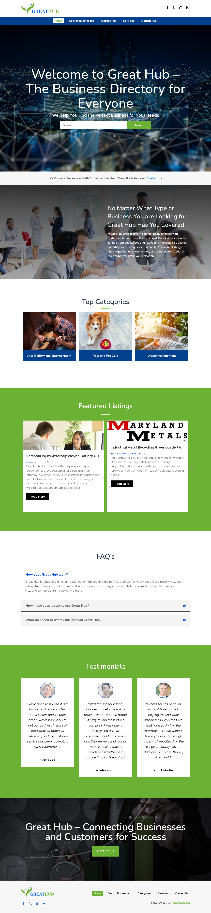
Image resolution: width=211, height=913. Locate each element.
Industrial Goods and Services (44, 453)
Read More (37, 484)
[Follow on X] (174, 7)
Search (139, 125)
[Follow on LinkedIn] (187, 7)
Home (58, 21)
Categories (108, 21)
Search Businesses (81, 21)
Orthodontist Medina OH (131, 456)
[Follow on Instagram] (180, 7)
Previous (18, 468)
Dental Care (118, 462)
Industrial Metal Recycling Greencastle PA (61, 447)
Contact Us (149, 21)
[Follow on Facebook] (167, 7)
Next (192, 468)
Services (128, 21)
